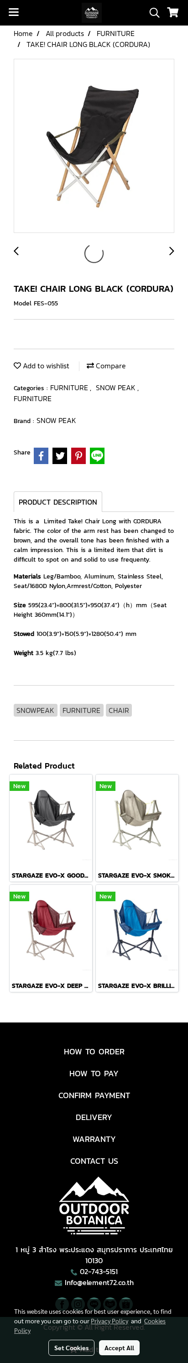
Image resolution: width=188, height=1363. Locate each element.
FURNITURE (70, 387)
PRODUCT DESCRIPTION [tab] (58, 501)
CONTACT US (94, 1161)
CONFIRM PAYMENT (94, 1095)
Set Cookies (71, 1347)
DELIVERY (94, 1117)
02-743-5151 (99, 1271)
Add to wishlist (45, 365)
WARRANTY (94, 1139)
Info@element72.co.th (99, 1282)
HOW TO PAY (94, 1073)
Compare (110, 365)
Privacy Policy (109, 1321)
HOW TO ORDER (94, 1051)
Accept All (119, 1347)
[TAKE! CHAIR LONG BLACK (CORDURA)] (94, 146)
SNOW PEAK (116, 387)
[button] (151, 13)
